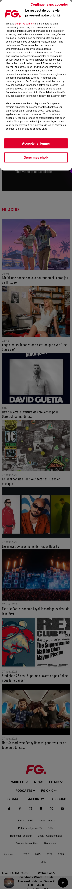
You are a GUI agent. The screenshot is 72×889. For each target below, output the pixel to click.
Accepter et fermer (36, 143)
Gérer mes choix (36, 157)
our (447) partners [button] (25, 23)
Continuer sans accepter (49, 4)
